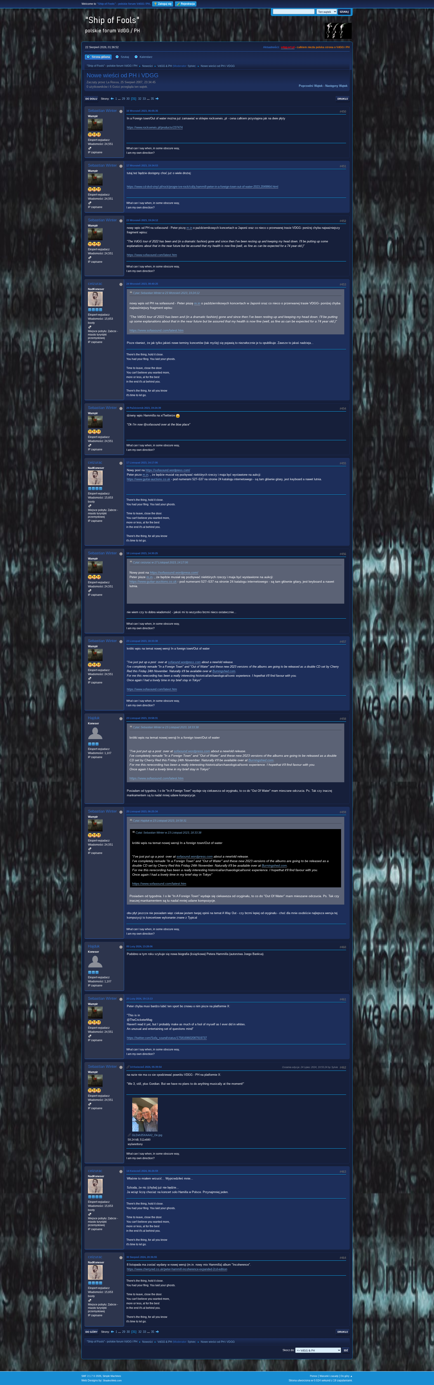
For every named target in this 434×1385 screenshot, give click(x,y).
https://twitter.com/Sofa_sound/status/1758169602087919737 (167, 1038)
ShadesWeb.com (112, 1380)
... (120, 98)
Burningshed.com (223, 671)
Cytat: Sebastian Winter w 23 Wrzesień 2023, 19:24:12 (166, 293)
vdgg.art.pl (288, 47)
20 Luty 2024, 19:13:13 (139, 998)
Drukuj (342, 98)
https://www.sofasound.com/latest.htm (152, 255)
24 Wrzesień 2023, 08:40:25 (142, 283)
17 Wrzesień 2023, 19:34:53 (142, 165)
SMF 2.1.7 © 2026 (91, 1376)
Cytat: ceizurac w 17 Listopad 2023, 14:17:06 (160, 562)
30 (128, 98)
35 (152, 98)
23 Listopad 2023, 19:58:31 (142, 718)
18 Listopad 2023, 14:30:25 (142, 553)
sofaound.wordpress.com (184, 662)
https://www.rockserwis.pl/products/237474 (155, 127)
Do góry (91, 1332)
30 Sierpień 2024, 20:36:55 (141, 1257)
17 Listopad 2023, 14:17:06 (142, 462)
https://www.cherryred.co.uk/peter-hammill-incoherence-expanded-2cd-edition (177, 1269)
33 (144, 98)
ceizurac (95, 283)
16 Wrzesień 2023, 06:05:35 (142, 110)
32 (139, 98)
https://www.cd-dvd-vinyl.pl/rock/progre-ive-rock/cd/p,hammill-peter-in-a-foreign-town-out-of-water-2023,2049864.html (202, 186)
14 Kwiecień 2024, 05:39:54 (146, 1067)
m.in (189, 227)
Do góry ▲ (347, 1376)
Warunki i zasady (329, 1376)
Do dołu (91, 98)
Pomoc (314, 1376)
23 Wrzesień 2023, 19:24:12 (142, 220)
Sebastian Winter (102, 111)
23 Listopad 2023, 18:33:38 (142, 641)
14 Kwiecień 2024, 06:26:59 (142, 1171)
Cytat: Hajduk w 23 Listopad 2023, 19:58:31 (159, 820)
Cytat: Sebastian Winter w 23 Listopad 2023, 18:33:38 (166, 727)
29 (123, 98)
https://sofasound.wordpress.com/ (168, 470)
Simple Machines (112, 1376)
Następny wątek (336, 85)
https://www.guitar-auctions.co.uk (148, 479)
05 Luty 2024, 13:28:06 (139, 946)
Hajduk (94, 718)
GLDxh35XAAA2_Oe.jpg (146, 1135)
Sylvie (191, 66)
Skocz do (288, 1350)
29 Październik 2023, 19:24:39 (143, 408)
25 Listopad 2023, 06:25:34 (142, 811)
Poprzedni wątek (311, 85)
